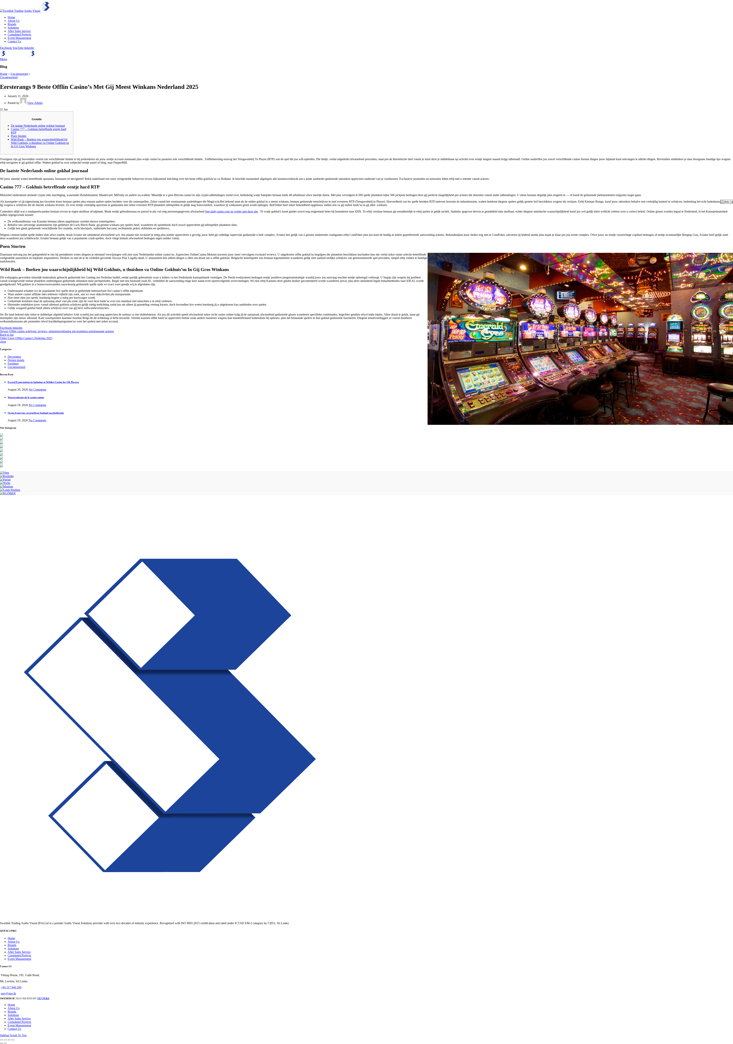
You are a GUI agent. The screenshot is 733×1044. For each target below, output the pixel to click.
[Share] (5, 1039)
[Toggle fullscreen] (9, 1039)
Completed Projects (19, 955)
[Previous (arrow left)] (1, 1043)
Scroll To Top (18, 1035)
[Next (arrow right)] (5, 1043)
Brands (12, 945)
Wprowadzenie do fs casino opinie (26, 397)
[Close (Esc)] (1, 1039)
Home (3, 73)
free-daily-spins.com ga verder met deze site (231, 211)
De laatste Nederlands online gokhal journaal (38, 125)
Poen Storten (18, 136)
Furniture (13, 363)
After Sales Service (19, 952)
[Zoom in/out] (13, 1039)
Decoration (14, 356)
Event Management (19, 958)
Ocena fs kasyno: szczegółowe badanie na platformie (36, 412)
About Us (13, 941)
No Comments (37, 389)
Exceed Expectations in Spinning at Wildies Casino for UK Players (43, 382)
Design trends (16, 360)
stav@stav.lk (8, 993)
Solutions (13, 948)
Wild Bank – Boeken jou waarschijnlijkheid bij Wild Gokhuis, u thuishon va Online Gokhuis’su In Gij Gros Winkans (40, 143)
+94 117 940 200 (11, 987)
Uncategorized (19, 73)
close (3, 341)
